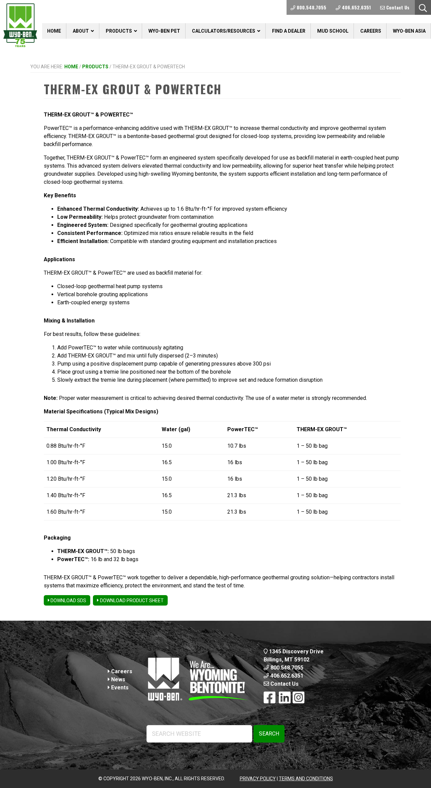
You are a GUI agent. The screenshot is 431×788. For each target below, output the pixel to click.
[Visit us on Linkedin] (285, 698)
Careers (121, 671)
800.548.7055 (286, 667)
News (117, 679)
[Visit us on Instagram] (298, 698)
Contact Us (284, 684)
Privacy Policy (258, 778)
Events (119, 687)
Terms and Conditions (306, 778)
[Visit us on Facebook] (269, 698)
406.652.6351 (286, 676)
